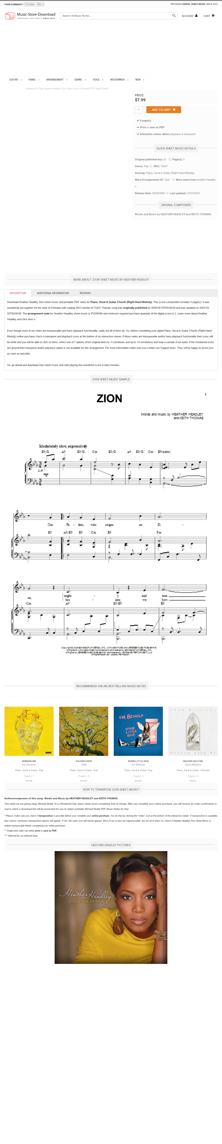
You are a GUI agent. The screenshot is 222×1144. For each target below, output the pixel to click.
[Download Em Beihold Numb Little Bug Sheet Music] (138, 731)
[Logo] (30, 16)
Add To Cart (162, 109)
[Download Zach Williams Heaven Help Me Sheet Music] (192, 731)
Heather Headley (206, 179)
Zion (167, 179)
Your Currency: (13, 4)
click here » (28, 319)
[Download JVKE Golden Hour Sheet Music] (83, 731)
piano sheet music (88, 803)
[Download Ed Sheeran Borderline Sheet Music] (29, 731)
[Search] (174, 15)
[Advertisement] (111, 50)
